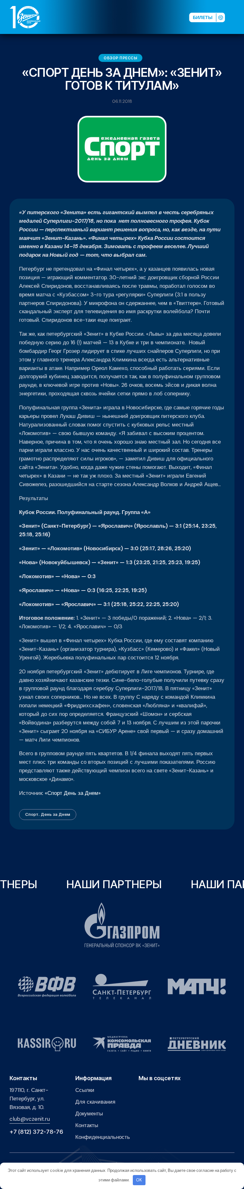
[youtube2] (130, 17)
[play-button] (140, 17)
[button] (237, 17)
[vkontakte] (120, 17)
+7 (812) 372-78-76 (36, 1132)
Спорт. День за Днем (47, 814)
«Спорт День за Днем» (73, 792)
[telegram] (150, 17)
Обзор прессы (120, 58)
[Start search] (168, 17)
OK (139, 1180)
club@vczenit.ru (30, 1118)
